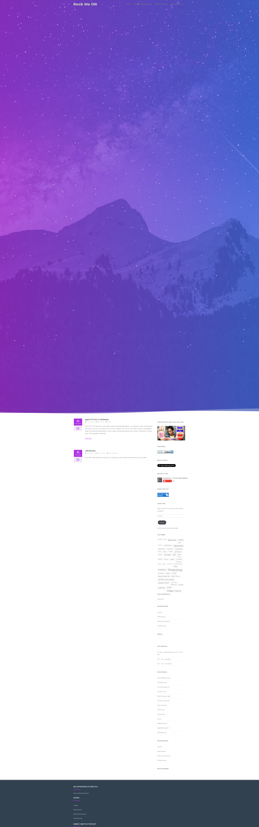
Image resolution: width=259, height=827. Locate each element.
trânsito (181, 585)
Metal (175, 566)
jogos (164, 564)
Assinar (162, 522)
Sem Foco (175, 576)
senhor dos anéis (166, 579)
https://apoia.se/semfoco (81, 793)
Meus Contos (161, 705)
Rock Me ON (85, 4)
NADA (109, 422)
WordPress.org (161, 626)
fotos (165, 552)
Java (159, 564)
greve (179, 556)
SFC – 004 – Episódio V (164, 659)
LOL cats (169, 564)
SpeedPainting (161, 728)
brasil (180, 540)
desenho (178, 545)
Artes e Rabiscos (112, 453)
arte (165, 539)
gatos (179, 554)
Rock (174, 573)
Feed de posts (161, 617)
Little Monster (90, 451)
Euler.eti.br (160, 599)
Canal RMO (160, 682)
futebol (170, 551)
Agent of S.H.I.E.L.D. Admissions (97, 419)
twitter (169, 587)
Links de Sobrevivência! (143, 4)
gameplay (178, 552)
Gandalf (167, 555)
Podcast (159, 714)
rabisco (168, 573)
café (179, 542)
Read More (88, 438)
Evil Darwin (160, 691)
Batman (172, 540)
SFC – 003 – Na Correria (164, 663)
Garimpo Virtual (162, 700)
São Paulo (174, 584)
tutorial (161, 588)
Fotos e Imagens (162, 696)
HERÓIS (160, 559)
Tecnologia (160, 732)
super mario (174, 582)
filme (159, 551)
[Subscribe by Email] (163, 496)
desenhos (161, 549)
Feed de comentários (163, 621)
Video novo (174, 590)
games (160, 554)
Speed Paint (163, 583)
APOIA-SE (174, 4)
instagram (179, 561)
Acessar (159, 612)
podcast (161, 573)
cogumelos (168, 545)
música (162, 569)
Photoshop (175, 570)
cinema (160, 545)
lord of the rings (178, 564)
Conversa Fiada (162, 687)
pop (158, 719)
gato (174, 555)
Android (160, 539)
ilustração (179, 559)
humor (166, 559)
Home (128, 4)
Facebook (179, 549)
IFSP (172, 559)
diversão (170, 549)
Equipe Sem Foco (161, 4)
